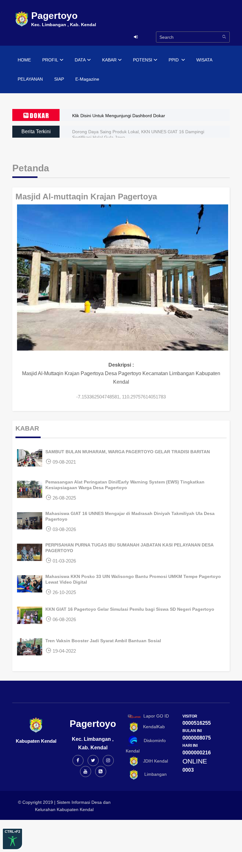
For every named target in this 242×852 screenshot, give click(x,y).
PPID (174, 59)
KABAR (109, 59)
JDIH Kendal (153, 760)
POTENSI (142, 59)
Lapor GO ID (156, 715)
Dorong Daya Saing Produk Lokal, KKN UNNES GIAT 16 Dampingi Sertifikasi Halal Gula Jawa (138, 134)
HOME (24, 59)
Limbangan (153, 774)
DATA (80, 59)
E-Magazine (87, 79)
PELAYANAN (30, 79)
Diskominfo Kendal (146, 745)
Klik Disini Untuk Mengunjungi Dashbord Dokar (118, 115)
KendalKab (152, 726)
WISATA (204, 59)
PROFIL (50, 59)
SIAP (59, 79)
